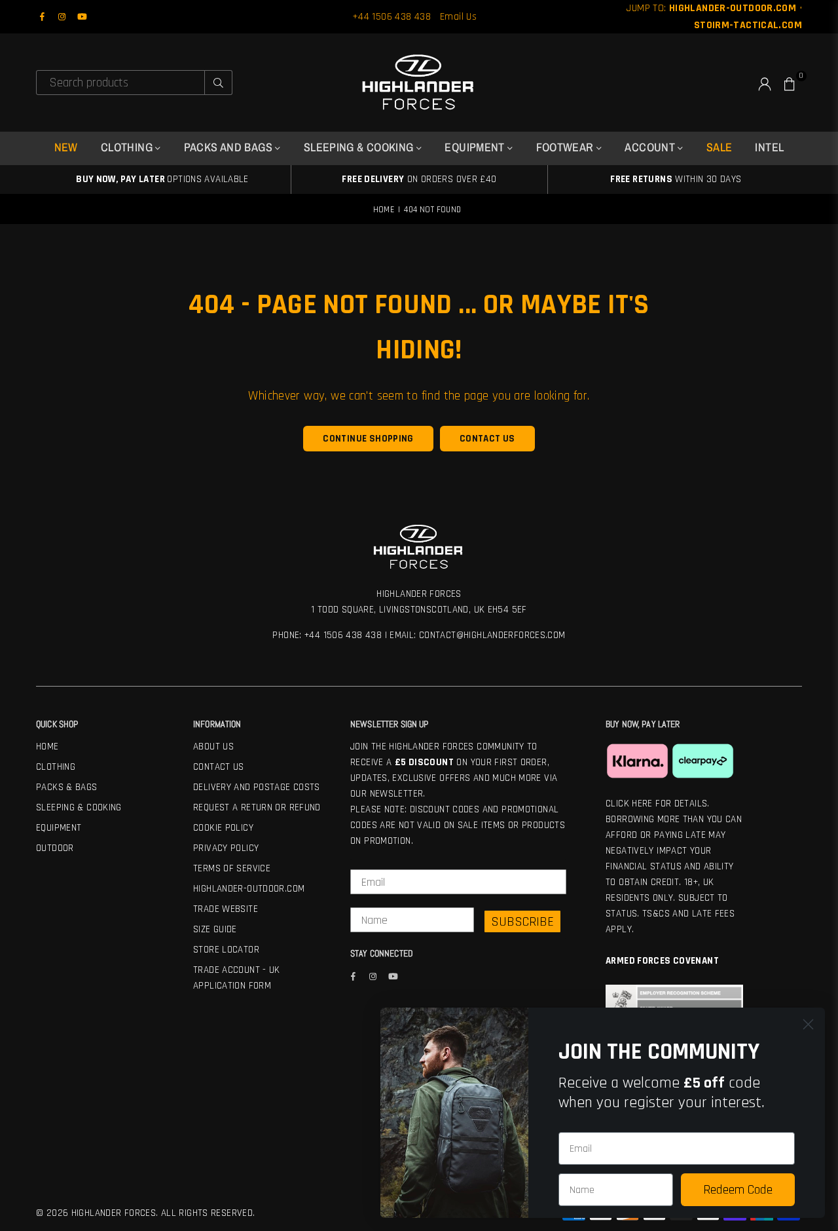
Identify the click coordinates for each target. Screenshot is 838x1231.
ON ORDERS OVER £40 (419, 179)
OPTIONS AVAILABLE (162, 179)
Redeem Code (738, 1189)
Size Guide (215, 929)
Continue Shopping (368, 438)
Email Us (458, 17)
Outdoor (55, 848)
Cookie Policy (223, 828)
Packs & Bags (67, 787)
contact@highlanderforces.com (492, 635)
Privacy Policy (226, 848)
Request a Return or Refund (257, 807)
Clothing (55, 767)
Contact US (218, 767)
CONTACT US (487, 438)
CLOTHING (128, 147)
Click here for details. (658, 803)
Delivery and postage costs (256, 787)
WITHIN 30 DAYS (675, 179)
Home (384, 209)
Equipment (476, 147)
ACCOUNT (651, 147)
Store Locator (226, 949)
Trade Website (225, 909)
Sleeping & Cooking (79, 807)
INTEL (769, 147)
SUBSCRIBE (522, 921)
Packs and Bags (230, 147)
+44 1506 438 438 (391, 17)
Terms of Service (231, 868)
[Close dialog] (808, 1024)
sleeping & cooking (360, 147)
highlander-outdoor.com (248, 888)
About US (213, 746)
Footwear (566, 147)
